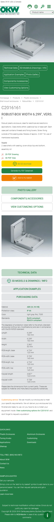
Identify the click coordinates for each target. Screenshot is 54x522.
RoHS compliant (33, 318)
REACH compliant (34, 320)
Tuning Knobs (5, 438)
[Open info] (47, 515)
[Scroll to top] (38, 515)
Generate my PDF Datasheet (22, 171)
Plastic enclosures (31, 98)
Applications (5, 442)
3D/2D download (24, 164)
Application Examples (14, 74)
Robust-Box (27, 101)
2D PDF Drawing (12, 154)
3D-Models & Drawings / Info (33, 68)
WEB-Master (21, 514)
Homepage (4, 98)
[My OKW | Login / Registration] (30, 7)
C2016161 (39, 101)
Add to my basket (25, 178)
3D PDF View (10, 158)
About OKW (4, 459)
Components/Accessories (16, 81)
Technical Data (11, 68)
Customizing (32, 438)
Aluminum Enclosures (36, 434)
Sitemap (3, 446)
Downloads (31, 442)
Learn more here (6, 494)
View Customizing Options (16, 88)
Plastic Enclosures (7, 434)
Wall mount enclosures (9, 101)
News (2, 468)
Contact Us (4, 464)
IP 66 (29, 311)
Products (16, 98)
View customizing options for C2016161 (32, 411)
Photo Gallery (32, 74)
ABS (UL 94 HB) (33, 307)
